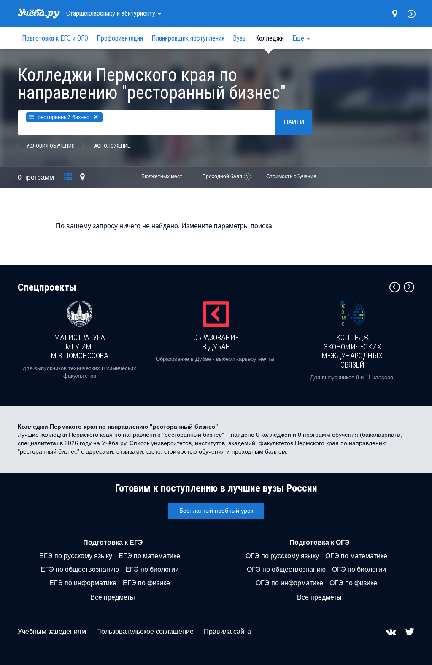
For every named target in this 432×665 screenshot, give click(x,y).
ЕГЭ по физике (146, 583)
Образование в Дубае (216, 342)
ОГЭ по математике (356, 556)
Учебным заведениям (52, 631)
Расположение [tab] (111, 146)
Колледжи (269, 38)
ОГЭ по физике (353, 583)
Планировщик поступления (187, 38)
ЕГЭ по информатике (82, 583)
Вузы (240, 38)
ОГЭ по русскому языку (282, 556)
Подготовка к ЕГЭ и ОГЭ (55, 38)
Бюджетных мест (161, 176)
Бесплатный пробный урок (216, 510)
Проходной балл (222, 176)
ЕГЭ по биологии (152, 569)
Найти (294, 122)
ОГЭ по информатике (289, 583)
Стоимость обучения (291, 176)
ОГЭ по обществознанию (286, 569)
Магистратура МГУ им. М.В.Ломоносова (79, 346)
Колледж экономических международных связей (352, 351)
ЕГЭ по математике (149, 556)
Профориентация (120, 38)
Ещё (299, 38)
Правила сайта (227, 631)
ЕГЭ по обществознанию (79, 569)
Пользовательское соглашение (145, 631)
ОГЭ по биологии (359, 569)
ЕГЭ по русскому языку (75, 556)
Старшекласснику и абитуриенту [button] (111, 13)
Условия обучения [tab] (50, 146)
